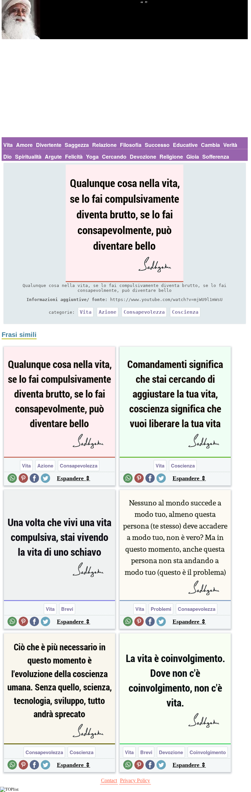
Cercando (114, 156)
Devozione (143, 156)
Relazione (104, 145)
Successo (157, 145)
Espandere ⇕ (73, 478)
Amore (24, 145)
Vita (8, 145)
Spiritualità (28, 156)
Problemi (161, 608)
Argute (53, 156)
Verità (230, 145)
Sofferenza (215, 156)
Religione (171, 156)
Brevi (67, 608)
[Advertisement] (125, 88)
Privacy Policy (135, 780)
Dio (7, 156)
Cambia (210, 145)
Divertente (48, 145)
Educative (185, 145)
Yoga (92, 156)
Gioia (192, 156)
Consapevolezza (144, 312)
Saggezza (77, 145)
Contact (109, 780)
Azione (107, 312)
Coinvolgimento (208, 752)
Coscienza (185, 312)
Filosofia (131, 145)
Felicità (74, 156)
